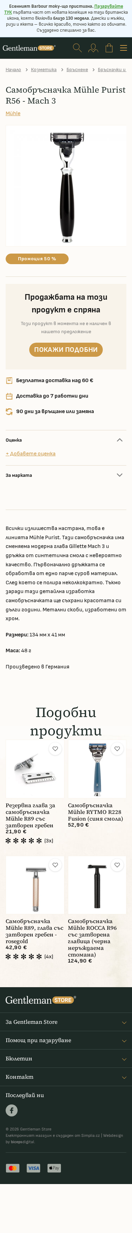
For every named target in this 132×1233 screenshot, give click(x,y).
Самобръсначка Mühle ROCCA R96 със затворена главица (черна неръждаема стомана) (92, 937)
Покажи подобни (66, 349)
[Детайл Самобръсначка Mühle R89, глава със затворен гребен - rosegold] (35, 885)
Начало (13, 70)
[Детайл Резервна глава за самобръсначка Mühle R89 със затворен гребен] (35, 769)
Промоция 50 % (37, 259)
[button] (55, 748)
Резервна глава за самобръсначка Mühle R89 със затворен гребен (30, 815)
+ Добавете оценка (31, 453)
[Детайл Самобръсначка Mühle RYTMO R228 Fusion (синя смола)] (97, 769)
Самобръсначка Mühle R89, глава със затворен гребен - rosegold (34, 931)
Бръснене (77, 70)
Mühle (13, 113)
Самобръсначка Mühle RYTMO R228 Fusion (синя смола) (95, 812)
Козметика (44, 70)
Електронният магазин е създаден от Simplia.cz (53, 1135)
